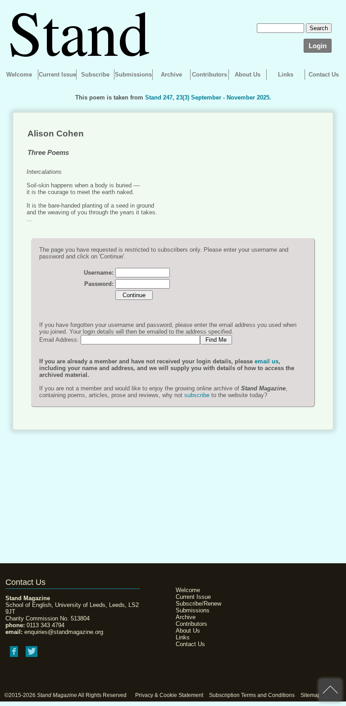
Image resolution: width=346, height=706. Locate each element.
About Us (247, 74)
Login (318, 46)
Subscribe (95, 74)
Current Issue (57, 74)
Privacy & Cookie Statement (169, 695)
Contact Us (324, 74)
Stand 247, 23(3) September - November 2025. (208, 97)
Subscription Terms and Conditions (252, 695)
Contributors (209, 74)
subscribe (196, 395)
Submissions (133, 74)
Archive (171, 74)
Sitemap (310, 695)
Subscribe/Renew (198, 603)
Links (285, 74)
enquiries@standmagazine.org (63, 632)
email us (266, 361)
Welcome (19, 74)
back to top (330, 690)
